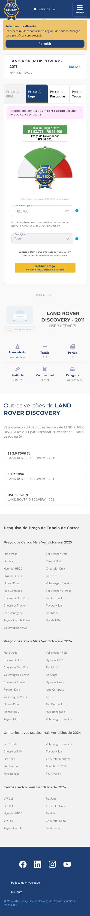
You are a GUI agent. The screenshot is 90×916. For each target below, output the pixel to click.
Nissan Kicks (12, 583)
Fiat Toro (51, 576)
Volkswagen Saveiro (59, 583)
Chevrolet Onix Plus (16, 598)
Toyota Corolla (13, 828)
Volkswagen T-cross (58, 591)
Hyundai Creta (13, 576)
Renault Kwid (54, 561)
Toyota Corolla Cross (17, 620)
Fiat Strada (11, 554)
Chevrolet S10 (13, 751)
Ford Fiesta (53, 828)
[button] (44, 9)
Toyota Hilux (54, 605)
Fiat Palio (9, 806)
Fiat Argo (9, 561)
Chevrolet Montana (58, 759)
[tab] (15, 94)
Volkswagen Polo (56, 554)
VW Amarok (53, 774)
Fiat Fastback (54, 598)
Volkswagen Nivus (15, 628)
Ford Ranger (11, 774)
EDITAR (75, 66)
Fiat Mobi (52, 613)
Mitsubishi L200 (56, 766)
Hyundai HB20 (13, 568)
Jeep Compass (13, 591)
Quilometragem (23, 205)
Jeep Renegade (13, 613)
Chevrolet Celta (56, 821)
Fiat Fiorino (11, 766)
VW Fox (8, 821)
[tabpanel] (45, 189)
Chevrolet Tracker (15, 605)
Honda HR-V (53, 620)
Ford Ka (51, 813)
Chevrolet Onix (55, 568)
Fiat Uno (51, 799)
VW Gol (8, 799)
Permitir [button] (45, 43)
